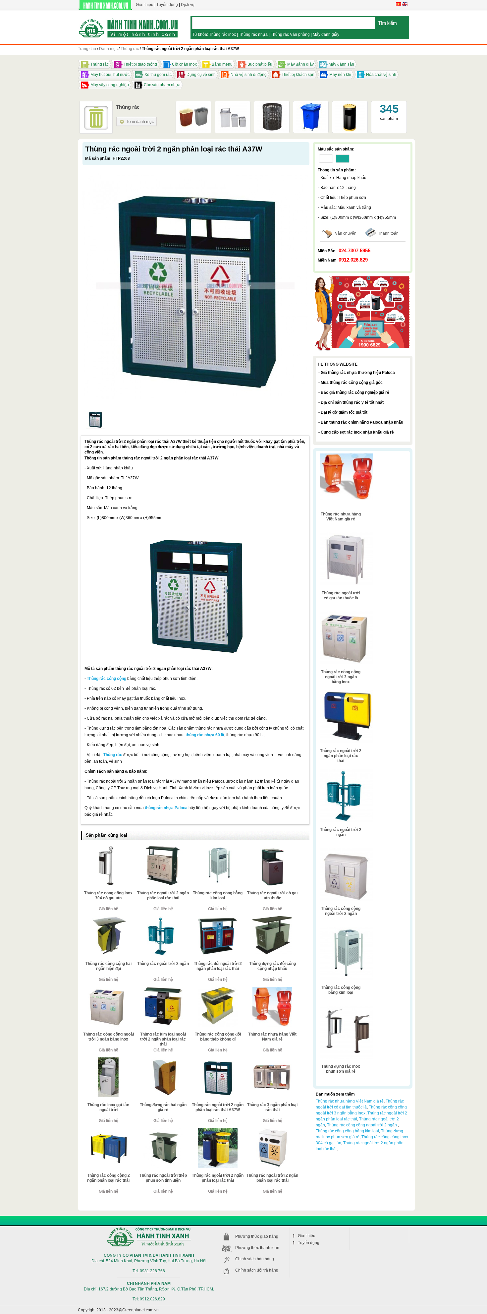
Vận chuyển (345, 233)
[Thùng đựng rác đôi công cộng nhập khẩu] (272, 919)
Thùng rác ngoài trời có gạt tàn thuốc (272, 895)
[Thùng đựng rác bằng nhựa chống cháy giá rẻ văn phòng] (193, 104)
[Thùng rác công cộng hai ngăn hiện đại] (108, 919)
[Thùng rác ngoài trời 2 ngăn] (163, 919)
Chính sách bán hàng (254, 1259)
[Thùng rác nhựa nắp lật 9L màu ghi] (232, 104)
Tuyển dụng (167, 4)
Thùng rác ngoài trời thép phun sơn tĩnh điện (163, 1178)
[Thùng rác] (136, 118)
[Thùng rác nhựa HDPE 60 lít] (311, 104)
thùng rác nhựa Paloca (166, 808)
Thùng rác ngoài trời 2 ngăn (163, 963)
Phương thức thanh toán (257, 1247)
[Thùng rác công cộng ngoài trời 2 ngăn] (346, 850)
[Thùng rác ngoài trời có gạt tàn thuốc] (272, 848)
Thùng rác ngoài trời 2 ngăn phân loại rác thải (163, 895)
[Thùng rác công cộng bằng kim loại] (218, 848)
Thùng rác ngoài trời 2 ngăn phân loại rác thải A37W (218, 1107)
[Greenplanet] (128, 27)
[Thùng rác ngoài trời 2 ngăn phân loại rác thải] (163, 848)
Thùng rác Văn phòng (290, 34)
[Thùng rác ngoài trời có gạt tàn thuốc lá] (346, 534)
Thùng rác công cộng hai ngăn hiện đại (108, 966)
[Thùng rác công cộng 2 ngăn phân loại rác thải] (108, 1130)
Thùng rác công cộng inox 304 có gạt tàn (108, 895)
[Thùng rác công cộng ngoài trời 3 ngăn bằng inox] (108, 989)
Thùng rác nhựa (253, 34)
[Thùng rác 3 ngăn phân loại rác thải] (272, 1060)
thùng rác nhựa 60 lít (205, 735)
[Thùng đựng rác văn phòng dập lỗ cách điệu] (272, 104)
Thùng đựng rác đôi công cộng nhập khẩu (272, 966)
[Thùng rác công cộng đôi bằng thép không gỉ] (218, 989)
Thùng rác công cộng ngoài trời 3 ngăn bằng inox (108, 1037)
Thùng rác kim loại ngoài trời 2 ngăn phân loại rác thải (163, 1039)
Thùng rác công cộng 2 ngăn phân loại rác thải (108, 1178)
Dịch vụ (187, 4)
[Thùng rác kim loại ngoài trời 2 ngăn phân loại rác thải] (163, 989)
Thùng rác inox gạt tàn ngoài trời (108, 1107)
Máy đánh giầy (326, 34)
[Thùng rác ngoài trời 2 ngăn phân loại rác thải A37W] (95, 419)
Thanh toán (388, 233)
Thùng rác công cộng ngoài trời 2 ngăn (340, 911)
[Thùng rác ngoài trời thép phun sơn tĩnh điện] (163, 1130)
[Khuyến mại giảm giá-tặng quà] (362, 276)
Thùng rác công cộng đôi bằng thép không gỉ (218, 1037)
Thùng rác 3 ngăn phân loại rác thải (272, 1107)
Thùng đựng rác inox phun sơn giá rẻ (340, 1069)
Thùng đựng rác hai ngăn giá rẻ (163, 1107)
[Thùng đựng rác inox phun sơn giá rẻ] (346, 1008)
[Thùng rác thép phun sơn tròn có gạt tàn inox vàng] (350, 104)
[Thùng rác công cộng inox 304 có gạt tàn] (108, 848)
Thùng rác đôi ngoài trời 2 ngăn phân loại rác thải (218, 966)
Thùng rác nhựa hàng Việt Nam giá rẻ (272, 1037)
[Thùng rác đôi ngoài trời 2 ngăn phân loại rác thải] (218, 919)
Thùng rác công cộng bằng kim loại (218, 895)
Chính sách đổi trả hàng (256, 1270)
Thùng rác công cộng (106, 678)
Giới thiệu (144, 4)
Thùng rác (112, 754)
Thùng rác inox (222, 34)
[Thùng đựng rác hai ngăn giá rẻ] (163, 1060)
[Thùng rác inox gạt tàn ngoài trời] (108, 1060)
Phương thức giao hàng (256, 1236)
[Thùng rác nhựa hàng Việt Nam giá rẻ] (272, 989)
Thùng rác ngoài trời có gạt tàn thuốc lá (341, 595)
